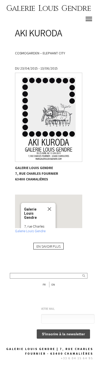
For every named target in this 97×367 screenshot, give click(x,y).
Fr (44, 284)
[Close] (49, 209)
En (53, 284)
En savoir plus (48, 246)
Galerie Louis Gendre (48, 8)
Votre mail (48, 309)
